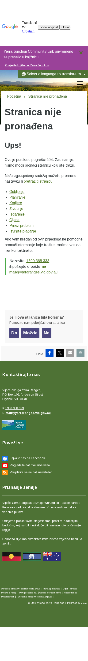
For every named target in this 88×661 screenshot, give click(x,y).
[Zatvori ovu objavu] (82, 51)
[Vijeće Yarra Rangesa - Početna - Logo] (8, 83)
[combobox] (53, 74)
